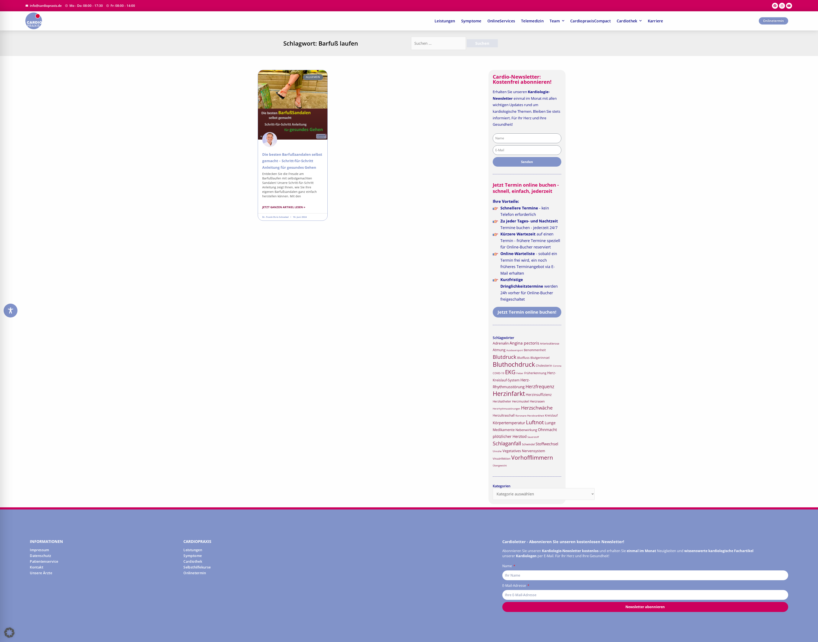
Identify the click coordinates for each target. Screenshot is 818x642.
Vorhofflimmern (532, 457)
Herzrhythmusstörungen (506, 408)
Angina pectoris (524, 343)
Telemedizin (532, 20)
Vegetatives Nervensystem (524, 451)
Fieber (519, 373)
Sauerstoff (533, 437)
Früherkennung (535, 373)
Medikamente (504, 429)
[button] (9, 632)
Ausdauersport (514, 350)
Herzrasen (537, 401)
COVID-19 (498, 373)
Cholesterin (544, 366)
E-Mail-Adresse (514, 585)
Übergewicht (500, 465)
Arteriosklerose (549, 343)
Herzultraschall (504, 415)
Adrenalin (501, 343)
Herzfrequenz (540, 387)
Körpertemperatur (509, 422)
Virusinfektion (501, 458)
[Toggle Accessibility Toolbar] (10, 310)
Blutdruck (504, 356)
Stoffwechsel (547, 443)
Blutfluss (523, 358)
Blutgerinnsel (540, 358)
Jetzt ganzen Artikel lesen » (283, 207)
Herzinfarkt (509, 393)
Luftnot (535, 422)
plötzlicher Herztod (510, 436)
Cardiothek (627, 20)
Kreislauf (551, 415)
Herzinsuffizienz (539, 394)
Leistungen (445, 20)
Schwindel (528, 444)
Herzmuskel (520, 401)
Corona (557, 365)
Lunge (550, 422)
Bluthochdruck (514, 364)
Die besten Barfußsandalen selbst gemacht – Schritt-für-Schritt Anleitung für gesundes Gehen (292, 161)
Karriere (655, 20)
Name (507, 566)
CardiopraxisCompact (590, 20)
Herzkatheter (502, 401)
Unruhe (497, 451)
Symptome (471, 20)
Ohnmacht (547, 429)
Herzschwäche (537, 408)
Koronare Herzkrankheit (530, 415)
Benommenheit (535, 350)
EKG (510, 372)
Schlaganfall (507, 443)
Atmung (499, 350)
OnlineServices (501, 20)
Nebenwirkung (526, 430)
